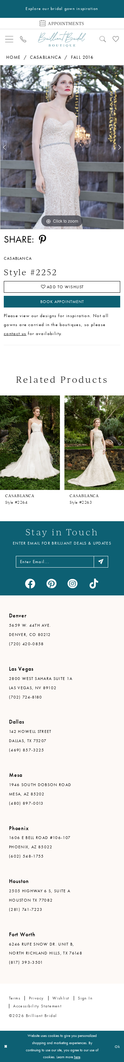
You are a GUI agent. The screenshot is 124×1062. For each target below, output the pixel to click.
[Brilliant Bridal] (62, 39)
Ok (117, 1046)
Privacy (36, 998)
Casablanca (45, 57)
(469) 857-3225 (26, 750)
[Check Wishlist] (115, 39)
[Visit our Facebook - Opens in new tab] (30, 583)
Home (13, 57)
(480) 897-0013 (26, 803)
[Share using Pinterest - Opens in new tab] (42, 240)
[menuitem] (9, 39)
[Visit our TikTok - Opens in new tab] (93, 583)
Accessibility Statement (37, 1006)
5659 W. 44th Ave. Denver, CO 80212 (30, 630)
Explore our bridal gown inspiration (61, 8)
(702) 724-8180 (25, 697)
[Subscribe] (101, 562)
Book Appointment (62, 301)
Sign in (85, 998)
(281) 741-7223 (26, 909)
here (77, 1056)
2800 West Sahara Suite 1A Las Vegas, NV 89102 (40, 683)
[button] (9, 39)
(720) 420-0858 (26, 644)
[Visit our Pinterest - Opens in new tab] (51, 583)
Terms (14, 998)
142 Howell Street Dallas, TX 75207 (30, 736)
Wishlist (61, 998)
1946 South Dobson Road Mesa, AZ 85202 (40, 789)
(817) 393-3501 (26, 962)
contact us (15, 333)
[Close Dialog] (5, 1046)
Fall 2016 (82, 57)
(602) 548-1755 (26, 856)
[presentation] (30, 442)
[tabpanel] (62, 147)
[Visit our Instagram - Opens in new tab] (72, 583)
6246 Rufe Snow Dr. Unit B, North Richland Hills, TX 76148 (45, 948)
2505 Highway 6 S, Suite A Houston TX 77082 (39, 895)
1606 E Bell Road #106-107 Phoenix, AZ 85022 (40, 842)
